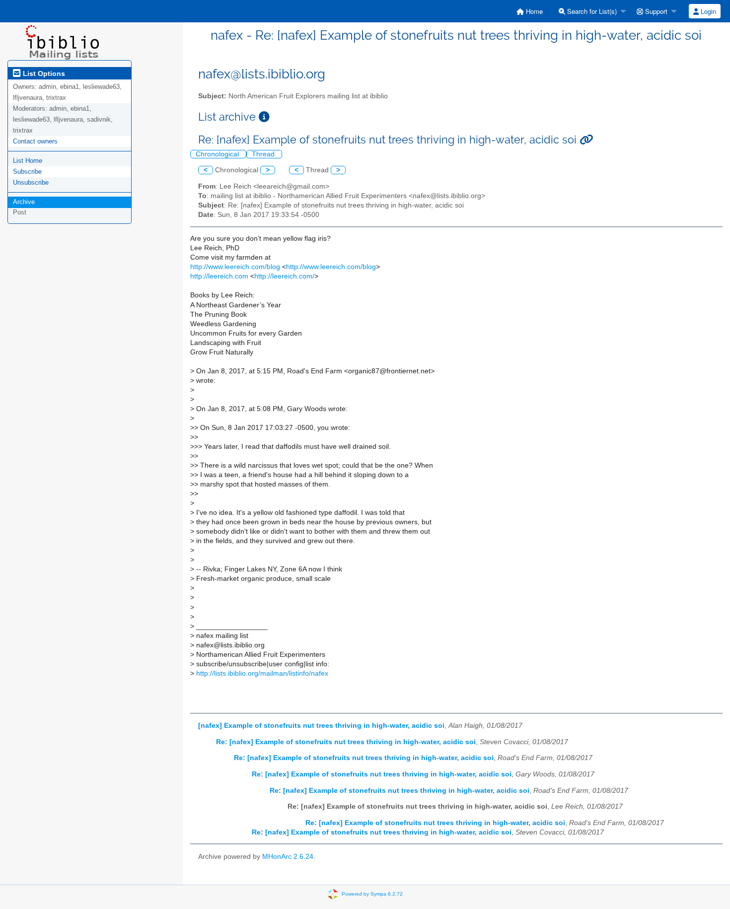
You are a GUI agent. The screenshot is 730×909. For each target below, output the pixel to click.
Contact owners (35, 141)
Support (655, 11)
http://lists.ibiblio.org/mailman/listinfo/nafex (262, 673)
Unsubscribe (31, 182)
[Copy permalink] (586, 140)
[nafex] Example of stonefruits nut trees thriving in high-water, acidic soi (321, 725)
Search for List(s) (591, 11)
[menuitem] (530, 11)
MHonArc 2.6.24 (287, 856)
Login (707, 11)
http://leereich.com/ (284, 276)
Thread (264, 154)
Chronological (218, 154)
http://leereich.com (219, 276)
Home (533, 11)
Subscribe (27, 171)
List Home (27, 160)
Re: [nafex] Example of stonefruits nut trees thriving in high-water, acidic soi (346, 742)
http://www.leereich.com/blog (235, 267)
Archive (24, 202)
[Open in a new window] (264, 117)
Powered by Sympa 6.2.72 (372, 894)
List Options (43, 73)
